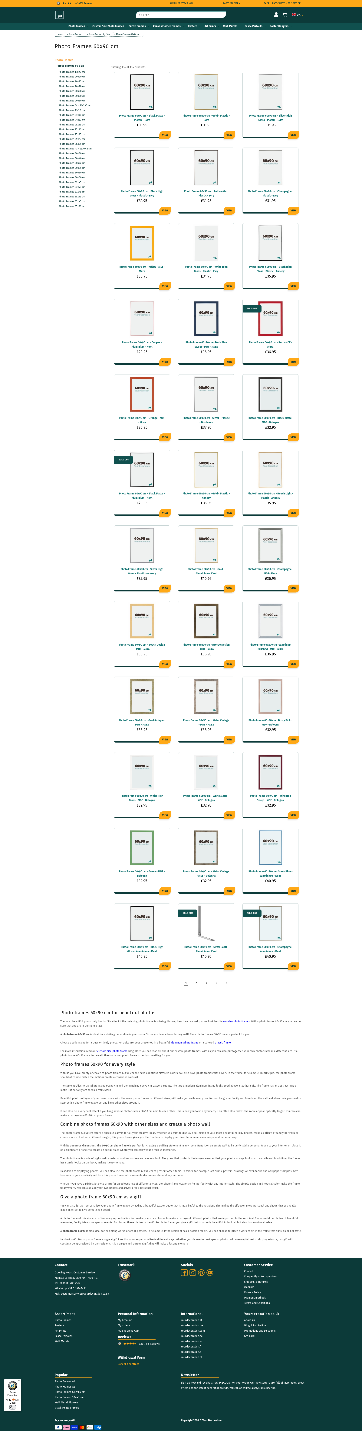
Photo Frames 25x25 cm (71, 124)
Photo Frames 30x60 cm (71, 177)
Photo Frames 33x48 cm (71, 187)
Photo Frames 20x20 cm (71, 76)
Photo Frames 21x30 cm (71, 110)
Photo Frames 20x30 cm (71, 91)
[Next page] (226, 983)
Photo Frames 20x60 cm (71, 100)
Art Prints (210, 26)
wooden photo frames (236, 1021)
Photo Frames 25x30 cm (71, 129)
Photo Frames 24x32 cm (71, 119)
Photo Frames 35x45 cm (71, 201)
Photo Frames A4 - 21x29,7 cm (74, 105)
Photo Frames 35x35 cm (71, 196)
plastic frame (223, 1042)
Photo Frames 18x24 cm (71, 71)
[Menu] (19, 1381)
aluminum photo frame (184, 1042)
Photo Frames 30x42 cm (71, 163)
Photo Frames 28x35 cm (71, 143)
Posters (192, 26)
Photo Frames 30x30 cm (71, 153)
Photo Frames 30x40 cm (71, 158)
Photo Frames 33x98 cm (71, 191)
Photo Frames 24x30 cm (71, 115)
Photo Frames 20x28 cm (71, 86)
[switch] (12, 1407)
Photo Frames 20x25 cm (71, 81)
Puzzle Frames (137, 26)
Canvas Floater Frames (167, 26)
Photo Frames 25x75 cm (71, 139)
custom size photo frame (112, 1051)
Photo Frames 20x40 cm (71, 95)
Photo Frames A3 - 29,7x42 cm (75, 148)
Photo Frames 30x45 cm (71, 167)
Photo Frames (76, 26)
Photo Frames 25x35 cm (71, 134)
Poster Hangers (279, 26)
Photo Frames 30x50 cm (71, 172)
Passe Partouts (253, 26)
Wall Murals (230, 26)
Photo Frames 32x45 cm (71, 182)
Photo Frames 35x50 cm (71, 206)
